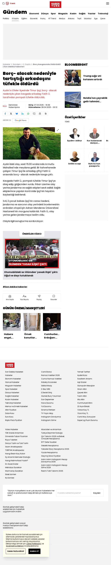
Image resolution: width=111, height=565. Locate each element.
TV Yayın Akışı (47, 413)
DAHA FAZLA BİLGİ (15, 551)
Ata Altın (81, 399)
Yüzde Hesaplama (49, 452)
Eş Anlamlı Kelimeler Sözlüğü (17, 457)
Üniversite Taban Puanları (16, 436)
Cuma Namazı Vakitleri (51, 378)
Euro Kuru (9, 417)
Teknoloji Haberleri (13, 403)
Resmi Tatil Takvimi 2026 (52, 471)
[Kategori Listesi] (107, 3)
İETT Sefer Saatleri (49, 442)
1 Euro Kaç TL (82, 413)
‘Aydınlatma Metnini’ (15, 546)
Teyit (79, 18)
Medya (62, 18)
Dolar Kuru (9, 413)
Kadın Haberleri (11, 399)
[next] (59, 327)
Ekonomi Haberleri (13, 378)
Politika (6, 18)
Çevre (102, 18)
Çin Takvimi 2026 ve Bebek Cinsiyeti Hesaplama (52, 437)
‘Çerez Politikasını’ (33, 543)
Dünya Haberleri (12, 392)
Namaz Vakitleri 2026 (50, 375)
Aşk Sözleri (81, 382)
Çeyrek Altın (82, 392)
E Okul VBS (45, 389)
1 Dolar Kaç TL (83, 410)
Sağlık (82, 13)
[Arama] (3, 3)
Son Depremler (47, 399)
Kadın (73, 13)
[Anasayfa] (9, 365)
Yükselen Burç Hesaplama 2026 (55, 449)
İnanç (43, 18)
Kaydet (96, 493)
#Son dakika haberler (15, 286)
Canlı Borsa (46, 372)
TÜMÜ (67, 122)
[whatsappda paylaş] (28, 113)
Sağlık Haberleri (12, 396)
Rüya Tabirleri (11, 440)
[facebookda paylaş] (5, 113)
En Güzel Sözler (11, 464)
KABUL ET (34, 551)
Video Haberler (11, 429)
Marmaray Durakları (14, 471)
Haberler (6, 64)
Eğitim (24, 18)
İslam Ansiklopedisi (13, 446)
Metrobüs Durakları (13, 467)
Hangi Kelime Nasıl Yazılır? (16, 460)
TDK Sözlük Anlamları (14, 433)
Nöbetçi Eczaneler (49, 382)
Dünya (44, 13)
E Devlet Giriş (46, 392)
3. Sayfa (26, 64)
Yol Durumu (46, 406)
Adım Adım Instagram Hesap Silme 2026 (54, 466)
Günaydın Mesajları (86, 385)
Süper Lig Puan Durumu (87, 420)
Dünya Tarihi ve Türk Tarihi (16, 443)
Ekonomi (34, 13)
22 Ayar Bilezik (83, 406)
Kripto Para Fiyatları (13, 420)
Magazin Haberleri (13, 385)
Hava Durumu (47, 403)
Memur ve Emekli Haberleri (16, 406)
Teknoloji (103, 13)
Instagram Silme (48, 420)
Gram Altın (82, 389)
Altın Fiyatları (10, 410)
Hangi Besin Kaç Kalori (15, 453)
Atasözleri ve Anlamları (51, 429)
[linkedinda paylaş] (22, 113)
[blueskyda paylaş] (16, 113)
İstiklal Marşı (46, 385)
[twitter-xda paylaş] (11, 113)
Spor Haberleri (11, 389)
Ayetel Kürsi (82, 375)
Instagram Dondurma (51, 417)
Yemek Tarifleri (83, 372)
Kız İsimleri (9, 478)
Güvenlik (33, 18)
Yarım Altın (82, 396)
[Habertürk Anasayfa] (55, 4)
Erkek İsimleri (10, 474)
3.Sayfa (15, 18)
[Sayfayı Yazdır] (40, 113)
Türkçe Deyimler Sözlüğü (52, 433)
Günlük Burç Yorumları (51, 396)
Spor (53, 13)
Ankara (71, 18)
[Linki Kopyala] (45, 113)
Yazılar (92, 13)
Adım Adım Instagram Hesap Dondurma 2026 (54, 460)
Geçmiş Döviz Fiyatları (51, 456)
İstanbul (87, 18)
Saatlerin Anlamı (84, 378)
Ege (95, 18)
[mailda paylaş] (34, 113)
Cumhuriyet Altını (84, 403)
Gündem (15, 12)
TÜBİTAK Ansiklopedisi (14, 450)
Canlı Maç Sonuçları (86, 417)
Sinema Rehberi (48, 410)
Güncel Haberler (12, 382)
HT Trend (52, 18)
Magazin (63, 13)
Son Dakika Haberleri (14, 372)
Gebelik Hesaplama (50, 445)
